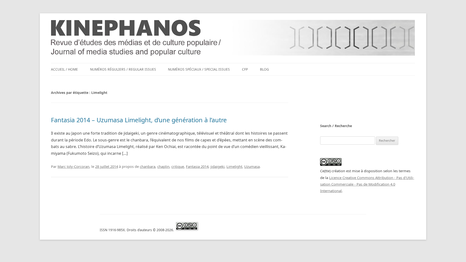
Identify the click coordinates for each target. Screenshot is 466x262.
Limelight (234, 166)
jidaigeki (217, 166)
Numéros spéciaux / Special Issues (199, 69)
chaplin (163, 166)
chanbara (147, 166)
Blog (264, 69)
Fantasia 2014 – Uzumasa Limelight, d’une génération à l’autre (139, 120)
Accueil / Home (64, 69)
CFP (245, 69)
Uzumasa (252, 166)
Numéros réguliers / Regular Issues (123, 69)
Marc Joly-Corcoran (73, 166)
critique (177, 166)
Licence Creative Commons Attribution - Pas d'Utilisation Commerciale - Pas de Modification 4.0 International (367, 184)
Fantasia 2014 (197, 166)
